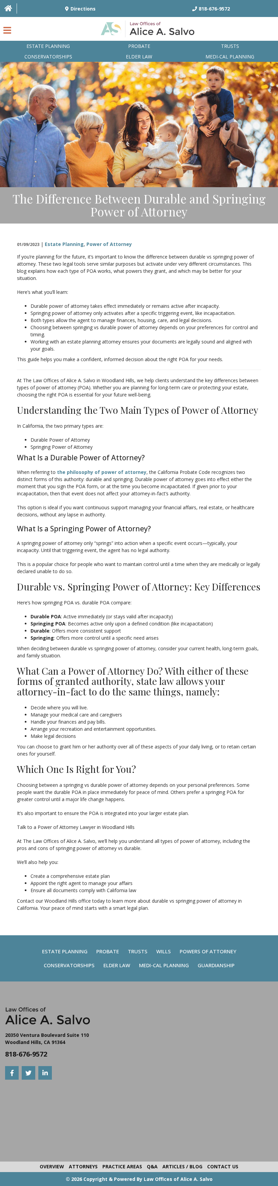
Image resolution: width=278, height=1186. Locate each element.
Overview (52, 1166)
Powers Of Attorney (208, 951)
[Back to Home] (149, 30)
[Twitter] (28, 1073)
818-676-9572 (26, 1054)
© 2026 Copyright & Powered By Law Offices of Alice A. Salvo (139, 1179)
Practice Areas (122, 1166)
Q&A (152, 1166)
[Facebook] (12, 1073)
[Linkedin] (45, 1073)
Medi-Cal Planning (164, 965)
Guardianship (216, 965)
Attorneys (83, 1166)
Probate (139, 46)
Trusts (230, 46)
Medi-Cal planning (229, 56)
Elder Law (139, 56)
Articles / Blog (182, 1166)
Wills (163, 951)
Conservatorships (48, 56)
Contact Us (222, 1166)
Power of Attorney (109, 244)
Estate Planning (48, 46)
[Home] (8, 8)
